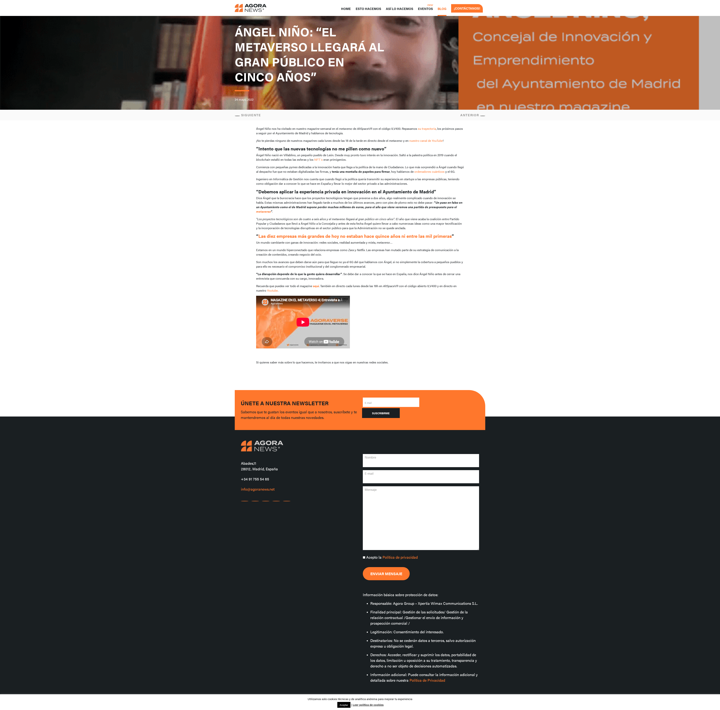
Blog (442, 8)
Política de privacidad (400, 557)
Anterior (470, 115)
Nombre (370, 457)
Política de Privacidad (427, 680)
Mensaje (371, 489)
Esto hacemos (368, 8)
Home (346, 8)
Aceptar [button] (344, 705)
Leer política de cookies (368, 705)
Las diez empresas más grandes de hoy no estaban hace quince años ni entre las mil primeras (355, 236)
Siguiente (250, 115)
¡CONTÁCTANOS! (467, 8)
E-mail (368, 403)
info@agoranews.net (257, 489)
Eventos (425, 8)
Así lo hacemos (399, 8)
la (392, 557)
